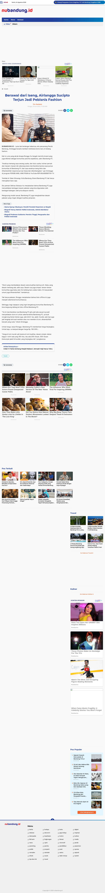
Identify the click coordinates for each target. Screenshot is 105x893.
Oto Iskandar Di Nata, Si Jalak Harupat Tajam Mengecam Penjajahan (81, 775)
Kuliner (73, 589)
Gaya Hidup (62, 833)
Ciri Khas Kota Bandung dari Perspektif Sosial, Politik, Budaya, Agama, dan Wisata (80, 794)
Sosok (5, 356)
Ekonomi (47, 833)
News (13, 20)
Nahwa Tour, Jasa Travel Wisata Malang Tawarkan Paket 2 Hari (95, 545)
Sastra (61, 852)
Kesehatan (47, 836)
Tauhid (77, 856)
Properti (46, 849)
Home (6, 2)
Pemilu (46, 846)
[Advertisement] (66, 19)
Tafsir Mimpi (63, 856)
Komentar (8, 110)
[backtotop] (52, 820)
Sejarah (77, 852)
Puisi (60, 849)
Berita (31, 829)
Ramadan (32, 852)
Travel (73, 513)
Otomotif (62, 842)
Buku (61, 829)
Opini (45, 842)
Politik (31, 849)
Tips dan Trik (33, 859)
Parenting (32, 846)
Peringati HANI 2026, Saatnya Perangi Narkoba (72, 2)
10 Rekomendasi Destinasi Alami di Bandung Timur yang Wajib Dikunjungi (76, 528)
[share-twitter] (68, 110)
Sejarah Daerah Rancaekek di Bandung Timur (79, 757)
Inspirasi (77, 833)
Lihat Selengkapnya (86, 812)
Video (8, 24)
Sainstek (47, 852)
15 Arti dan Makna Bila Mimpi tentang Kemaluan (81, 766)
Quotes (77, 849)
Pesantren (78, 846)
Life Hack (31, 839)
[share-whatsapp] (71, 110)
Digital (76, 829)
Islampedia (32, 836)
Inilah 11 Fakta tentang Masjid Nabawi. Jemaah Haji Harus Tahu (27, 349)
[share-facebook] (64, 110)
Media (76, 839)
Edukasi (20, 20)
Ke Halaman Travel (86, 553)
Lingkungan (47, 839)
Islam (15, 24)
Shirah (31, 856)
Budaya (46, 829)
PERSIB (76, 842)
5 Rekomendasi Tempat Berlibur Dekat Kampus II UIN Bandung (95, 528)
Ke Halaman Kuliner (86, 594)
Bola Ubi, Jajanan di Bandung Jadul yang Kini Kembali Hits (81, 785)
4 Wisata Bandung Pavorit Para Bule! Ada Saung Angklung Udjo (77, 545)
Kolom (61, 836)
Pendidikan (62, 846)
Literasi (61, 839)
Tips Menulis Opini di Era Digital (81, 802)
